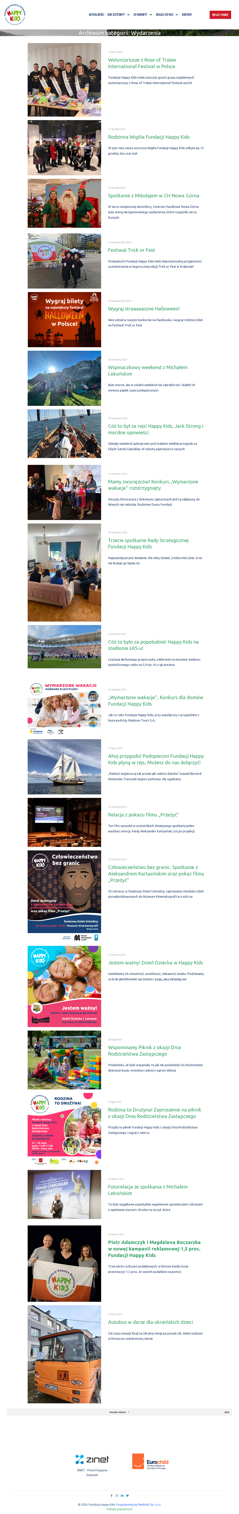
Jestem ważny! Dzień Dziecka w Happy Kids (155, 962)
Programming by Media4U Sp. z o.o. (138, 1504)
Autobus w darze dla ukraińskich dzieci (150, 1322)
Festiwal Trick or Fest (131, 250)
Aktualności (96, 15)
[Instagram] (117, 1495)
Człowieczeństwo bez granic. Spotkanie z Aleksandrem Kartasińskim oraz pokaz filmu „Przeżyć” (156, 873)
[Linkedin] (122, 1495)
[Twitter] (127, 1495)
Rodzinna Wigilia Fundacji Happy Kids (149, 137)
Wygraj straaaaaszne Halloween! (144, 308)
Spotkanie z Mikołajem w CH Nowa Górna (153, 195)
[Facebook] (111, 1495)
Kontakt (187, 15)
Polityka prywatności (119, 1509)
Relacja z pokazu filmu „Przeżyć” (143, 814)
